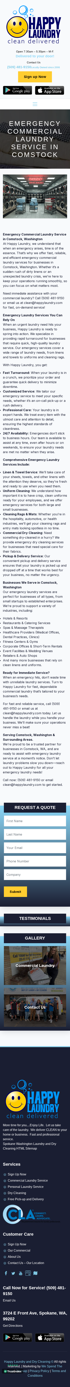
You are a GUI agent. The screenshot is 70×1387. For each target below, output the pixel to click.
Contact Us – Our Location (26, 1263)
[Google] (28, 1273)
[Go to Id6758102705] (51, 90)
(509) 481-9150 (33, 67)
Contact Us (35, 1007)
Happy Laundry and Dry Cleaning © (29, 1361)
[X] (13, 1273)
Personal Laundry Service (26, 1186)
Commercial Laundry (35, 965)
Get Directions (13, 1325)
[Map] (35, 1273)
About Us (14, 1256)
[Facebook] (6, 1273)
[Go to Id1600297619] (51, 1337)
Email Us (9, 1300)
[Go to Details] (19, 90)
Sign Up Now (17, 1174)
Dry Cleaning (17, 1193)
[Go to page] (33, 24)
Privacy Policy (39, 1371)
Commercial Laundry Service (28, 1180)
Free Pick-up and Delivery (26, 1199)
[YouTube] (21, 1273)
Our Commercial (19, 1250)
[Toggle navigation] (35, 104)
